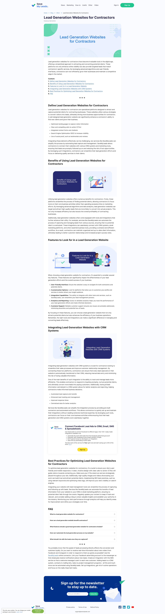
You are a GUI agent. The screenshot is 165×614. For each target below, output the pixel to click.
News (63, 5)
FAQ (51, 94)
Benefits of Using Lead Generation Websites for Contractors (72, 84)
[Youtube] (132, 607)
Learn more (19, 612)
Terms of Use (82, 607)
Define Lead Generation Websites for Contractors (68, 81)
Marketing (70, 5)
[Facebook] (120, 607)
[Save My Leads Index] (38, 607)
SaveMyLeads (53, 555)
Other (90, 5)
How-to (78, 5)
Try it (70, 444)
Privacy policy (70, 607)
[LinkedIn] (124, 607)
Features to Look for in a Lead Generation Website (68, 86)
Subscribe (93, 594)
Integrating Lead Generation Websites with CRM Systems (71, 89)
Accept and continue (38, 611)
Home (45, 13)
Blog (52, 13)
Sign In (116, 5)
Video (96, 5)
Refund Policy (94, 607)
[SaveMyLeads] (40, 5)
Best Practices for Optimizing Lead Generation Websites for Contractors (76, 91)
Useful (84, 5)
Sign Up (127, 5)
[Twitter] (128, 607)
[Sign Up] (56, 429)
